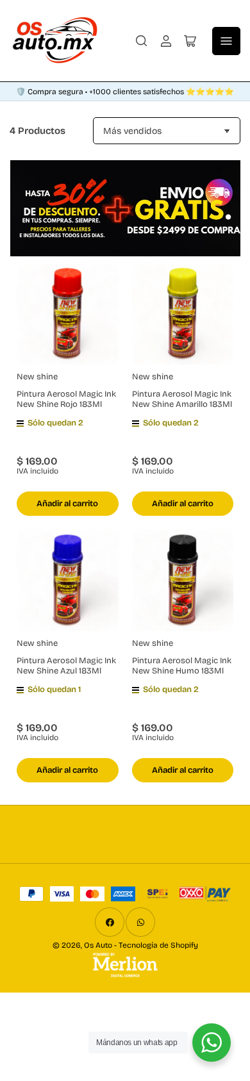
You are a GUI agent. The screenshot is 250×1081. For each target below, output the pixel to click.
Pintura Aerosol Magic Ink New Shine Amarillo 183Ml (182, 399)
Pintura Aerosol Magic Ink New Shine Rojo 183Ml (66, 399)
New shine (37, 377)
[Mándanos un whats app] (211, 1042)
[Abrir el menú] (226, 41)
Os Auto (98, 945)
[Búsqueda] (142, 41)
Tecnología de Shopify (158, 945)
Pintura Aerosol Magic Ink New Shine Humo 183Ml (181, 666)
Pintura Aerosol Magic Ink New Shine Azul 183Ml (66, 666)
